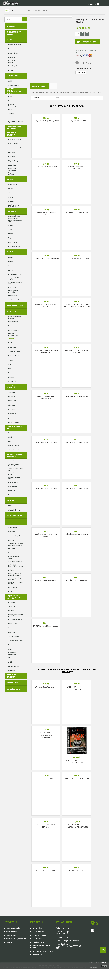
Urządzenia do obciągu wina (15, 122)
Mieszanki (11, 610)
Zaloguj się (92, 4)
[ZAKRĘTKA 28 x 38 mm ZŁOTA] (46, 436)
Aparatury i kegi (13, 184)
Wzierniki (11, 201)
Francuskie (11, 490)
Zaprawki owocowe (14, 460)
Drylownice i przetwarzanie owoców (15, 565)
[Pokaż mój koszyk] (99, 3)
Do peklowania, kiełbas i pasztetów (15, 615)
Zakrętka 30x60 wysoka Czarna (76, 534)
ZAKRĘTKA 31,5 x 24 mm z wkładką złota (46, 627)
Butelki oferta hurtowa (15, 305)
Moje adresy (11, 935)
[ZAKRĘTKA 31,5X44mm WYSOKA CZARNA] (46, 528)
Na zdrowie (11, 632)
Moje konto (10, 922)
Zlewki (10, 437)
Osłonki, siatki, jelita (14, 536)
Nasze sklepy (37, 928)
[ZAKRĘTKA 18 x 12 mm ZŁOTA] (46, 482)
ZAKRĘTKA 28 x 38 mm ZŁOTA (46, 442)
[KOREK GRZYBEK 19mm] (46, 864)
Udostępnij (81, 72)
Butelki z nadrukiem (14, 300)
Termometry (12, 392)
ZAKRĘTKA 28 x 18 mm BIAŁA (76, 580)
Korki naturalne (13, 321)
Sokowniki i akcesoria (15, 561)
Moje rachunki (11, 932)
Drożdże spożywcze (14, 66)
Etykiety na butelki (14, 355)
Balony (10, 96)
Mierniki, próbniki (13, 422)
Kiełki (10, 662)
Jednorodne (12, 606)
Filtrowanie (11, 152)
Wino (9, 364)
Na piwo (10, 261)
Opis (53, 86)
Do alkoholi (11, 396)
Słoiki (10, 81)
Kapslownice (12, 347)
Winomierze (12, 413)
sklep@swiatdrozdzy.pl (71, 941)
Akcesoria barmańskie (14, 515)
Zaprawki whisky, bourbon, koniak (13, 465)
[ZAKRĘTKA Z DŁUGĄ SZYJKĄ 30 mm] (46, 114)
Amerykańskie (12, 486)
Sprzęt (10, 233)
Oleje (9, 657)
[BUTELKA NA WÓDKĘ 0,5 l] (46, 680)
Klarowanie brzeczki (14, 246)
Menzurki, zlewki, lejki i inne (15, 427)
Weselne (11, 360)
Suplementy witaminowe (12, 653)
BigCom (103, 962)
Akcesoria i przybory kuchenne (14, 578)
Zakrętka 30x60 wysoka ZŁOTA (46, 580)
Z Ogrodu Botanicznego (15, 640)
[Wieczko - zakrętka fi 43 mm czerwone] (46, 206)
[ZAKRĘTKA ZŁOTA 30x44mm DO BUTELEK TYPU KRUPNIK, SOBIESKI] (76, 298)
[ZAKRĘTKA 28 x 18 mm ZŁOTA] (46, 160)
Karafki (10, 270)
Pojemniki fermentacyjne (12, 105)
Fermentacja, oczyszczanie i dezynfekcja (12, 134)
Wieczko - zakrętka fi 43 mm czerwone (45, 213)
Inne (9, 495)
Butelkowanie (15, 11)
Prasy (10, 591)
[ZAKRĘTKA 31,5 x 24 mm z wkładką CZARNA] (76, 344)
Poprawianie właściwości (12, 169)
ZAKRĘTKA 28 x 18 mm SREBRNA (76, 258)
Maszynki (11, 540)
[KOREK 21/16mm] (46, 772)
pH (9, 418)
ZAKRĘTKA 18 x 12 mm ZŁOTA (46, 488)
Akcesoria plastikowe (15, 450)
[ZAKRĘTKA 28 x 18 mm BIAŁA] (76, 574)
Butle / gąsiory (12, 287)
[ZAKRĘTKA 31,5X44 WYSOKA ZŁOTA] (46, 298)
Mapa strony (37, 955)
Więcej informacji (39, 86)
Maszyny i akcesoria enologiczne (14, 127)
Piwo (9, 368)
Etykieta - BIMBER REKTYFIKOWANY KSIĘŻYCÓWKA (46, 735)
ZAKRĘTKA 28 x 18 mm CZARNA (76, 212)
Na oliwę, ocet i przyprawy (13, 291)
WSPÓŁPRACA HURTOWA (42, 951)
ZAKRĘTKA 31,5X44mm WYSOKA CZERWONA (46, 351)
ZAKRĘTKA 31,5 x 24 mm (77, 121)
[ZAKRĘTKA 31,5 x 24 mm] (76, 114)
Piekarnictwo (12, 570)
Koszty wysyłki (38, 939)
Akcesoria (11, 113)
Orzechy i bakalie (13, 666)
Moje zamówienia (13, 928)
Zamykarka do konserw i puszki (15, 582)
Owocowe (11, 628)
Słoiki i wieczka (12, 75)
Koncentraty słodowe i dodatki (15, 220)
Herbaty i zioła (12, 623)
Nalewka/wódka (13, 373)
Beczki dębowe (12, 500)
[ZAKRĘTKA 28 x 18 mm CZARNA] (76, 206)
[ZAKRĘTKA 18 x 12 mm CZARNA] (76, 482)
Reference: (79, 68)
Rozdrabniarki (12, 587)
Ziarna (10, 649)
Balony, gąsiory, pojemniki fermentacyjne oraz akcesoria (14, 91)
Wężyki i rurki (12, 381)
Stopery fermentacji (14, 148)
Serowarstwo (12, 548)
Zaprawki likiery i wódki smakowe (15, 469)
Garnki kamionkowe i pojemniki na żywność (15, 574)
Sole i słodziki (12, 670)
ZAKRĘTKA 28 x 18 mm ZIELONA (76, 396)
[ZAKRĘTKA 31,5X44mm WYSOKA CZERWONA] (46, 344)
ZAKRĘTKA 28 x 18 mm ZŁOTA (46, 166)
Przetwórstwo (12, 522)
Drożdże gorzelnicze (14, 44)
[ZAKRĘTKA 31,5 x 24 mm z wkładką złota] (46, 620)
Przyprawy (11, 602)
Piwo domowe (11, 211)
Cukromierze (12, 409)
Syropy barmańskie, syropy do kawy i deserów (14, 32)
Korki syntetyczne (13, 330)
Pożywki (10, 70)
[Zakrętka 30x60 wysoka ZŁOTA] (46, 574)
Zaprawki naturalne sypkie (14, 477)
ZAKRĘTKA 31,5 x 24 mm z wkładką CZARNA (76, 351)
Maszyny (11, 553)
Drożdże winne (12, 49)
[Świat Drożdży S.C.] (11, 3)
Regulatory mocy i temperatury (13, 205)
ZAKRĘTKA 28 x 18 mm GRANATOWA (45, 397)
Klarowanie (11, 156)
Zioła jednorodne (13, 636)
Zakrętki (23, 11)
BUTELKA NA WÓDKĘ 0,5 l (45, 687)
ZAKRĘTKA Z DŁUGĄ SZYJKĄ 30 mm (46, 121)
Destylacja (10, 179)
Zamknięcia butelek (14, 351)
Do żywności (12, 400)
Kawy (10, 645)
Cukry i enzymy (12, 143)
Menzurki (11, 433)
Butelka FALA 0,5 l (76, 871)
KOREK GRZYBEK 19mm (45, 871)
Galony (10, 266)
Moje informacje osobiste (16, 939)
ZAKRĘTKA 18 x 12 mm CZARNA (76, 488)
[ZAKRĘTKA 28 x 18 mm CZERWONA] (46, 252)
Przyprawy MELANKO (15, 619)
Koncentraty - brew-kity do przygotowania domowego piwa (15, 216)
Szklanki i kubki (13, 295)
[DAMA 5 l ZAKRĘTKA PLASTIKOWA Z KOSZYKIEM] (76, 818)
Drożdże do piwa (13, 53)
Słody (10, 229)
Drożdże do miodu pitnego (14, 61)
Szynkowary (12, 531)
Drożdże (10, 39)
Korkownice (12, 326)
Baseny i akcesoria (13, 689)
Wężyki (10, 197)
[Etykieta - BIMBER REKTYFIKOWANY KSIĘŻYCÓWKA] (46, 726)
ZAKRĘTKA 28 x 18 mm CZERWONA (46, 258)
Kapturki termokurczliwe (13, 334)
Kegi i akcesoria (13, 238)
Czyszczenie (12, 118)
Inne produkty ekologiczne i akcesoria (12, 676)
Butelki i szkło (12, 252)
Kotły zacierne (12, 242)
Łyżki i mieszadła (13, 445)
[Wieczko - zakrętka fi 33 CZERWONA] (76, 160)
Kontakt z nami (38, 932)
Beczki (10, 109)
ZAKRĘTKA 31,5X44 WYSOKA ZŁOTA (45, 305)
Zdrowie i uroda (12, 682)
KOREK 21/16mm (46, 779)
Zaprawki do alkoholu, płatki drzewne (14, 455)
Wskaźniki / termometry (11, 386)
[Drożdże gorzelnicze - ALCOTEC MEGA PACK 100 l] (76, 740)
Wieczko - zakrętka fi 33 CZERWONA (76, 167)
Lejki (9, 441)
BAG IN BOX (11, 26)
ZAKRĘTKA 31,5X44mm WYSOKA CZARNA (46, 535)
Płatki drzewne (13, 482)
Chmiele (10, 225)
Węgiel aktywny (13, 161)
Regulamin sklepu (39, 942)
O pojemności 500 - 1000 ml (14, 278)
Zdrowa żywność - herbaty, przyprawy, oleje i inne (13, 596)
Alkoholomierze (13, 405)
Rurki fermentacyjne (14, 139)
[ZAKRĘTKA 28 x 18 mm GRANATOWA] (46, 390)
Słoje (9, 100)
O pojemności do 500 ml (15, 274)
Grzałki (10, 188)
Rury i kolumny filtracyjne (12, 173)
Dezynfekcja (12, 165)
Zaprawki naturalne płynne (14, 473)
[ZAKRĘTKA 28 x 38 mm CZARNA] (76, 436)
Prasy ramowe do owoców (13, 557)
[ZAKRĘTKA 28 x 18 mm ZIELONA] (76, 390)
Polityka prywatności (40, 935)
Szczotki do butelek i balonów (14, 317)
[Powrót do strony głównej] (7, 10)
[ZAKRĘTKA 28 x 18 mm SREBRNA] (76, 252)
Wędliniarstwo (12, 527)
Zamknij (103, 966)
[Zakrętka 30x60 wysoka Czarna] (76, 528)
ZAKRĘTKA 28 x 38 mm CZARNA (76, 442)
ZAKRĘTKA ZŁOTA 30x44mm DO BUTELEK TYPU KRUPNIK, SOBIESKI (77, 305)
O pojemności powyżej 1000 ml (15, 282)
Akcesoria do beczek (14, 510)
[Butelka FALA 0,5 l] (76, 864)
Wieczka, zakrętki (13, 85)
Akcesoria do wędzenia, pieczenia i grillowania (15, 544)
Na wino (10, 257)
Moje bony (10, 942)
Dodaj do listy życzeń (86, 63)
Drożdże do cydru (13, 57)
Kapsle (10, 343)
